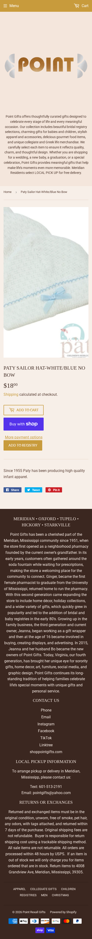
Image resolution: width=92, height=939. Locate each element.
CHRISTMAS (60, 895)
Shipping (11, 394)
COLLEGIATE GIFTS (43, 889)
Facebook (46, 731)
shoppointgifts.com (46, 752)
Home (8, 192)
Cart (84, 6)
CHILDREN (68, 889)
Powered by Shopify (63, 912)
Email (46, 717)
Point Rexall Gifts (34, 912)
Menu (14, 6)
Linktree (46, 745)
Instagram (46, 724)
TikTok (46, 738)
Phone (46, 710)
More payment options (23, 437)
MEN (44, 895)
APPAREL (19, 889)
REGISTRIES (28, 895)
